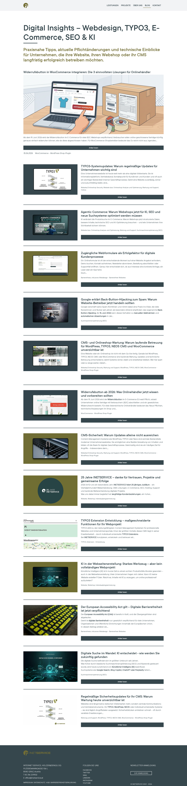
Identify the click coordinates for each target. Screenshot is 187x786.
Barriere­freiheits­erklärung (63, 782)
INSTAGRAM (87, 780)
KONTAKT (157, 5)
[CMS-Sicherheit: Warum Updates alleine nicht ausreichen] (50, 448)
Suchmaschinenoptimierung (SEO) (121, 663)
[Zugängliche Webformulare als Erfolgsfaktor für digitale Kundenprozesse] (50, 266)
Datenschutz (39, 782)
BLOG (147, 5)
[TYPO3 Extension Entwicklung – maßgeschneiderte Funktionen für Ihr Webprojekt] (50, 534)
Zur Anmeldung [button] (141, 773)
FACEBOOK (87, 770)
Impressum (28, 782)
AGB (48, 782)
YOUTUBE (87, 783)
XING (85, 775)
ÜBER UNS (137, 5)
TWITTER (86, 773)
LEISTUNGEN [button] (112, 5)
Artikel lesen (93, 148)
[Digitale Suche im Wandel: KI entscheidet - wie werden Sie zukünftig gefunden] (50, 666)
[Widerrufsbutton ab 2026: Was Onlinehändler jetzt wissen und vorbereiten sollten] (50, 405)
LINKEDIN (86, 778)
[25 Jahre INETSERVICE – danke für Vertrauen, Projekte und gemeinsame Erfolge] (50, 490)
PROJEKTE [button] (126, 5)
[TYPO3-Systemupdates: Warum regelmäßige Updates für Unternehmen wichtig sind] (50, 179)
